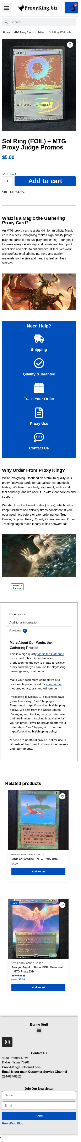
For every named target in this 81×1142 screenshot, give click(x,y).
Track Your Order (39, 399)
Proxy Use (39, 424)
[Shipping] (39, 338)
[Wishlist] (62, 796)
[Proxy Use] (39, 412)
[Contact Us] (39, 437)
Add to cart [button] (38, 871)
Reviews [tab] (17, 630)
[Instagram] (7, 1042)
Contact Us (39, 448)
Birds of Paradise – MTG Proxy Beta (34, 858)
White (39, 963)
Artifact (41, 32)
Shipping (39, 350)
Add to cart (45, 181)
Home (6, 32)
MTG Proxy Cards (24, 32)
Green (15, 854)
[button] (6, 7)
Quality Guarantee (39, 374)
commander (54, 684)
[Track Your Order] (39, 388)
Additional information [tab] (23, 622)
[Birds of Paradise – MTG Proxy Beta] (38, 820)
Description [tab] (17, 614)
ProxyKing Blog (12, 1123)
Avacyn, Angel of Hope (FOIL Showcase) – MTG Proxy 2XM (37, 969)
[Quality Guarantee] (39, 363)
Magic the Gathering (50, 654)
